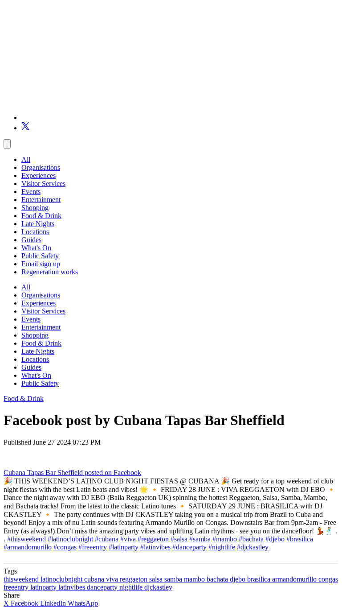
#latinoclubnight (70, 539)
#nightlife (221, 547)
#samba (200, 539)
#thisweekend (26, 539)
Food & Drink (41, 215)
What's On (36, 248)
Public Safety (40, 256)
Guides (31, 240)
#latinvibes (155, 547)
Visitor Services (43, 183)
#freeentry (92, 547)
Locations (35, 231)
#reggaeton (153, 539)
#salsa (179, 539)
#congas (65, 547)
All (25, 159)
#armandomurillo (28, 547)
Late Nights (37, 223)
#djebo (275, 539)
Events (31, 191)
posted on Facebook (113, 472)
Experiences (38, 175)
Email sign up (40, 264)
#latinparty (123, 547)
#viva (128, 539)
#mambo (224, 539)
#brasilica (299, 539)
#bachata (251, 539)
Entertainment (41, 199)
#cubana (106, 539)
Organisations (40, 167)
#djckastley (253, 547)
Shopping (35, 207)
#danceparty (189, 547)
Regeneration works (49, 272)
